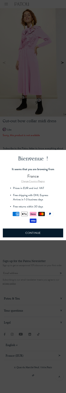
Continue (33, 233)
